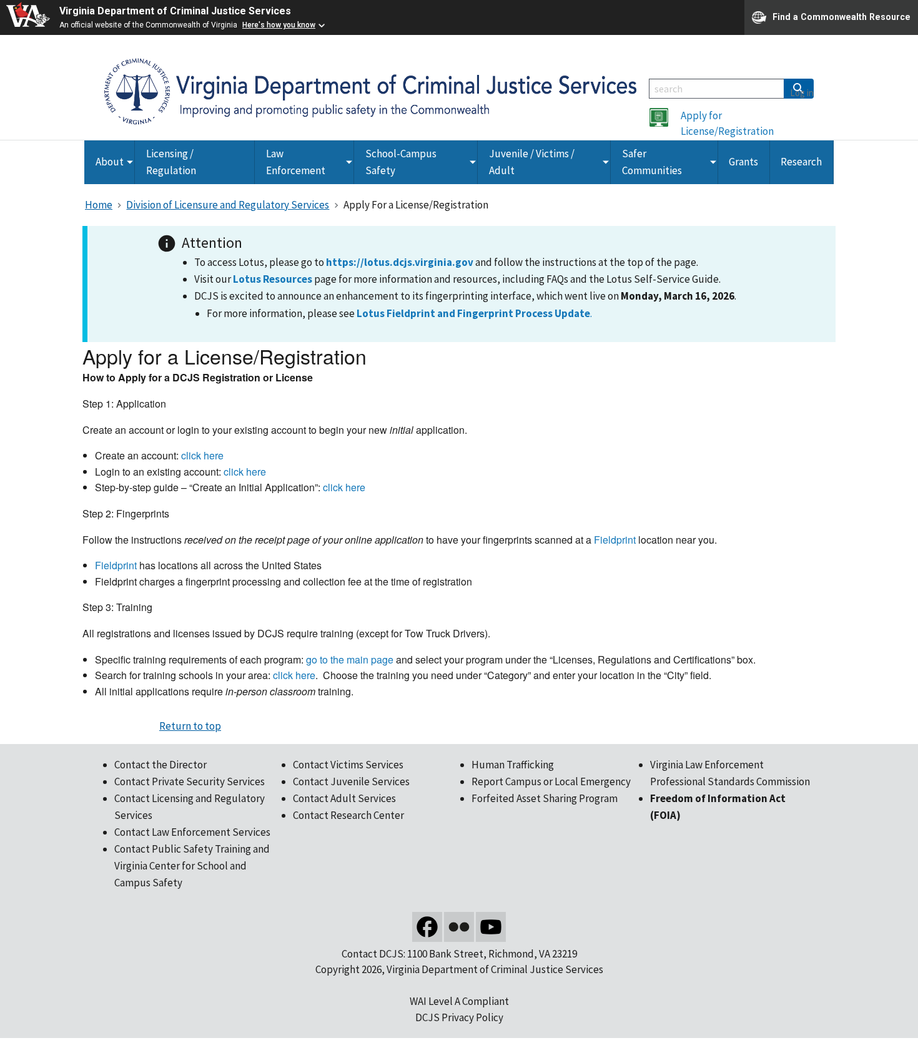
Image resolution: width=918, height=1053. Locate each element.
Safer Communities (652, 162)
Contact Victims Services (348, 764)
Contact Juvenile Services (351, 781)
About (110, 162)
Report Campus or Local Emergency (551, 781)
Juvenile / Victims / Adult (532, 162)
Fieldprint (615, 539)
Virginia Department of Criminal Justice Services (175, 11)
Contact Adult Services (344, 798)
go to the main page (349, 659)
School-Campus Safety (401, 162)
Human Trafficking (512, 764)
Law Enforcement (295, 162)
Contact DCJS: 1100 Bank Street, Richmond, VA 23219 (459, 954)
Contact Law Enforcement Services (192, 832)
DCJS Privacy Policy (459, 1017)
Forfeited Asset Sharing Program (544, 798)
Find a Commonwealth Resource (841, 16)
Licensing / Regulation (171, 162)
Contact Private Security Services (189, 781)
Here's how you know (278, 25)
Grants (743, 162)
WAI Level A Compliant (459, 1001)
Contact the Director (160, 764)
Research (801, 162)
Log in (802, 93)
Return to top (190, 726)
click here (202, 455)
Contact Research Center (348, 815)
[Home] (370, 90)
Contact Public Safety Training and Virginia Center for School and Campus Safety (192, 865)
